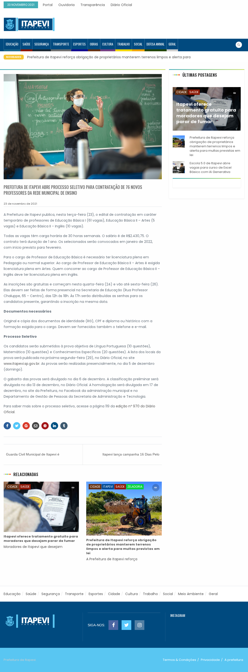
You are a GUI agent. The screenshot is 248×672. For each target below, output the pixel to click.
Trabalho (123, 44)
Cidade (12, 487)
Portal (48, 4)
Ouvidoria (66, 4)
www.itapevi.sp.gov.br (21, 363)
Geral (172, 44)
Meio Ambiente (191, 593)
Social (138, 44)
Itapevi (108, 487)
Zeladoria (134, 487)
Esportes (79, 44)
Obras (94, 44)
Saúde (26, 44)
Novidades (13, 57)
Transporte (61, 44)
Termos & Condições (179, 659)
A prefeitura (234, 659)
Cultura (107, 44)
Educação (12, 44)
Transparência (92, 4)
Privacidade (210, 659)
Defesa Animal (155, 44)
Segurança (41, 44)
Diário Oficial (121, 4)
